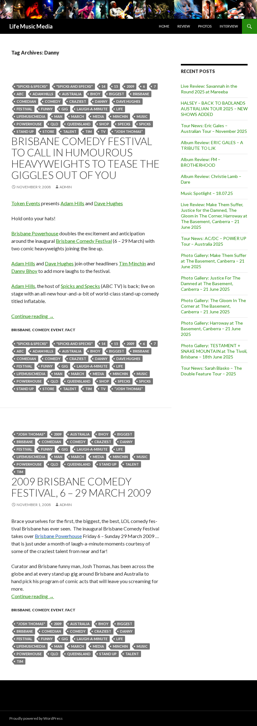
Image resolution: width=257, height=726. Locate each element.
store (48, 131)
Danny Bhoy (24, 271)
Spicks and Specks (80, 286)
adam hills (43, 94)
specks (124, 124)
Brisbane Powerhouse (34, 233)
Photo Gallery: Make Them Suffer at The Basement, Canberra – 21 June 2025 (213, 261)
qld (54, 124)
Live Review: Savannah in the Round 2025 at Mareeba (209, 88)
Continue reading (32, 316)
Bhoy (95, 94)
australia (71, 94)
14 (103, 86)
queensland (79, 124)
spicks (145, 124)
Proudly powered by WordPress (36, 718)
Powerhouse (29, 124)
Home (164, 26)
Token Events (25, 203)
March (77, 116)
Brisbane (141, 94)
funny (47, 109)
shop (104, 124)
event (57, 329)
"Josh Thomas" (31, 434)
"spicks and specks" (74, 86)
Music (142, 116)
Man (58, 116)
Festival (24, 109)
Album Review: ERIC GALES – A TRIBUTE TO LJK (212, 145)
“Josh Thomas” (128, 131)
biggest (116, 94)
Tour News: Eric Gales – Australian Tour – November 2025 (214, 128)
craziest (77, 101)
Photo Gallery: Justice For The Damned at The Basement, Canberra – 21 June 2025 (210, 283)
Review (183, 26)
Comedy (52, 101)
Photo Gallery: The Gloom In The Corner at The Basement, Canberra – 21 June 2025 (213, 306)
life (119, 109)
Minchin (120, 116)
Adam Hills (72, 203)
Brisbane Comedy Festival (84, 241)
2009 (130, 86)
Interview (229, 26)
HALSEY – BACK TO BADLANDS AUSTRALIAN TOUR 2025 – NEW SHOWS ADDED (214, 108)
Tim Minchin (132, 263)
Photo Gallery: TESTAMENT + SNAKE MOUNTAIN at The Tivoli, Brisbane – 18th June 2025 (214, 351)
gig (64, 109)
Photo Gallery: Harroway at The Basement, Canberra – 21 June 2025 (212, 328)
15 (116, 86)
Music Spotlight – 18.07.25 (207, 193)
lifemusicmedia (31, 116)
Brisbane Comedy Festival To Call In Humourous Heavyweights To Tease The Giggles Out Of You (85, 158)
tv (103, 131)
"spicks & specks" (32, 86)
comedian (26, 101)
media (98, 116)
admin (66, 187)
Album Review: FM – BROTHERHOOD (200, 162)
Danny (101, 101)
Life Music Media (31, 26)
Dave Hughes (128, 101)
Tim (88, 131)
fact (70, 329)
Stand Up (25, 131)
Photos (205, 26)
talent (69, 131)
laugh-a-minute (92, 109)
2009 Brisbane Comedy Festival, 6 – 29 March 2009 (81, 487)
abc (20, 94)
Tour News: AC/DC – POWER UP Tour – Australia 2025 (213, 241)
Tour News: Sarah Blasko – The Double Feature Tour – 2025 (211, 370)
